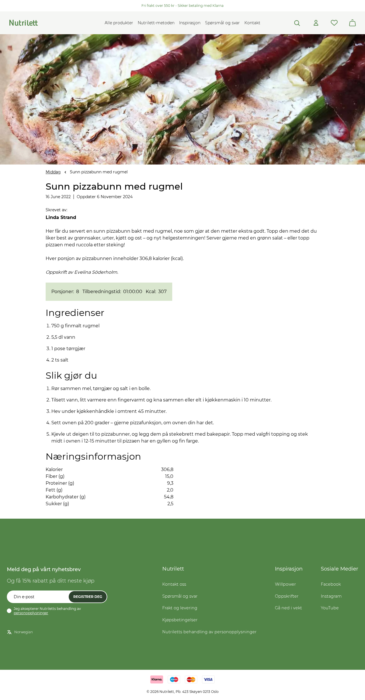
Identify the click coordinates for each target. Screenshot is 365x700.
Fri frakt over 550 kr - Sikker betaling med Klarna (182, 5)
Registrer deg (87, 597)
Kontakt (252, 22)
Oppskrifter (287, 596)
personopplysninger (31, 613)
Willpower (285, 584)
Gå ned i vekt (288, 607)
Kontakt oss (174, 584)
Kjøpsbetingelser (180, 619)
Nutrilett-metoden (156, 22)
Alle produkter (119, 22)
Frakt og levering (179, 607)
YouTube (330, 607)
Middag (53, 172)
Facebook (331, 584)
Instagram (331, 596)
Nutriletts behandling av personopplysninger (209, 631)
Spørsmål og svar (222, 22)
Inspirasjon (189, 22)
